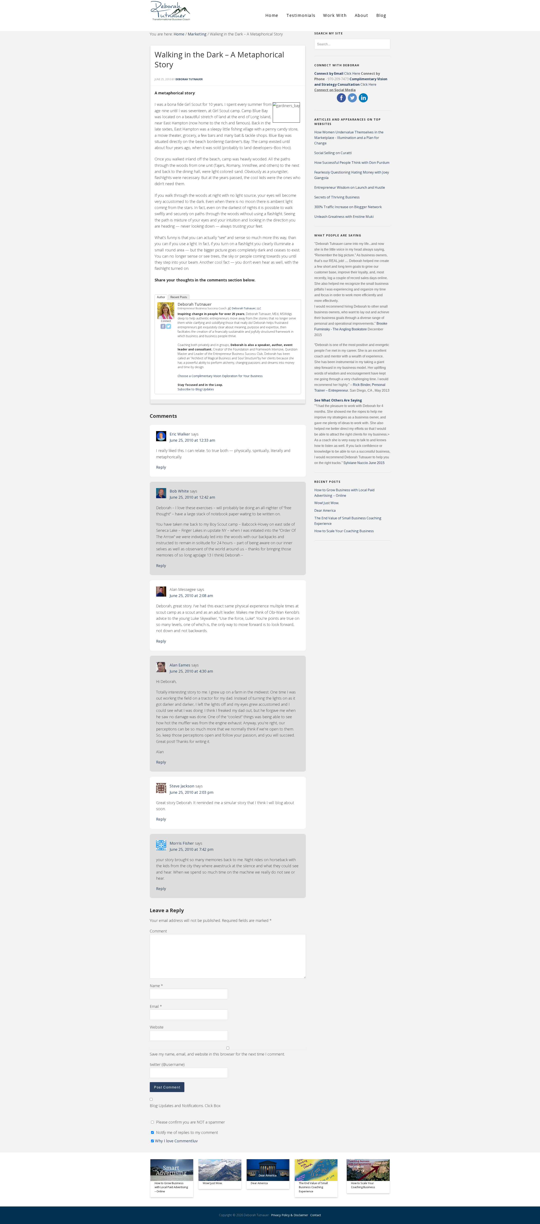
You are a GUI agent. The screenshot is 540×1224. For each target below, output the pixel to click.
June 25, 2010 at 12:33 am (192, 440)
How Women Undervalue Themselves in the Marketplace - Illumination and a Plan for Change (348, 137)
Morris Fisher (182, 843)
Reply (161, 467)
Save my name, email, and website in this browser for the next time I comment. (217, 1054)
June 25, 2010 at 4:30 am (191, 671)
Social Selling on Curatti (333, 153)
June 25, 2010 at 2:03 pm (191, 792)
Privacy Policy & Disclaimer (289, 1215)
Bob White (179, 491)
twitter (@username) (167, 1064)
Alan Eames (180, 665)
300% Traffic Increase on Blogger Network (348, 207)
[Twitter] (168, 326)
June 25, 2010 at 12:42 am (192, 497)
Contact (315, 1215)
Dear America (325, 510)
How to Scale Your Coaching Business (344, 531)
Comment (158, 931)
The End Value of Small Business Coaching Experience (313, 1187)
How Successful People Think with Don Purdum (351, 162)
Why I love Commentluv (176, 1140)
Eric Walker (180, 434)
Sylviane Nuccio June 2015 (364, 463)
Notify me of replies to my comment (186, 1132)
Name (156, 985)
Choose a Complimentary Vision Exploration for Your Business (220, 376)
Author (161, 297)
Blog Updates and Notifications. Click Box (185, 1105)
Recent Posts (178, 297)
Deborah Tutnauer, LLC (246, 308)
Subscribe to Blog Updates (196, 389)
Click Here (337, 73)
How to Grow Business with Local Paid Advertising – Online (171, 1187)
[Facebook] (163, 326)
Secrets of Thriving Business (337, 197)
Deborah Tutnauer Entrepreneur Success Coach (188, 13)
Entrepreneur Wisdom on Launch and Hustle (349, 187)
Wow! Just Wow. (326, 503)
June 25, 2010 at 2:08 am (191, 595)
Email (156, 1006)
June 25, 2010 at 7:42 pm (191, 849)
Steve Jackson (182, 785)
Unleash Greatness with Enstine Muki (344, 216)
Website (156, 1027)
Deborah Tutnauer (195, 304)
